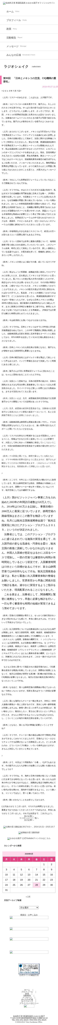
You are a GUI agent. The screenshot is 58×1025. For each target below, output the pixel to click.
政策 (8, 29)
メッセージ (12, 46)
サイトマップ (27, 1001)
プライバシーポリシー (29, 1003)
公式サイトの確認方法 (29, 975)
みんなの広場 (13, 55)
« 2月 (28, 897)
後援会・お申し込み (29, 915)
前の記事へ (29, 816)
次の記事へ (29, 820)
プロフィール (13, 20)
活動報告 (11, 37)
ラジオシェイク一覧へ (29, 818)
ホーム (10, 11)
